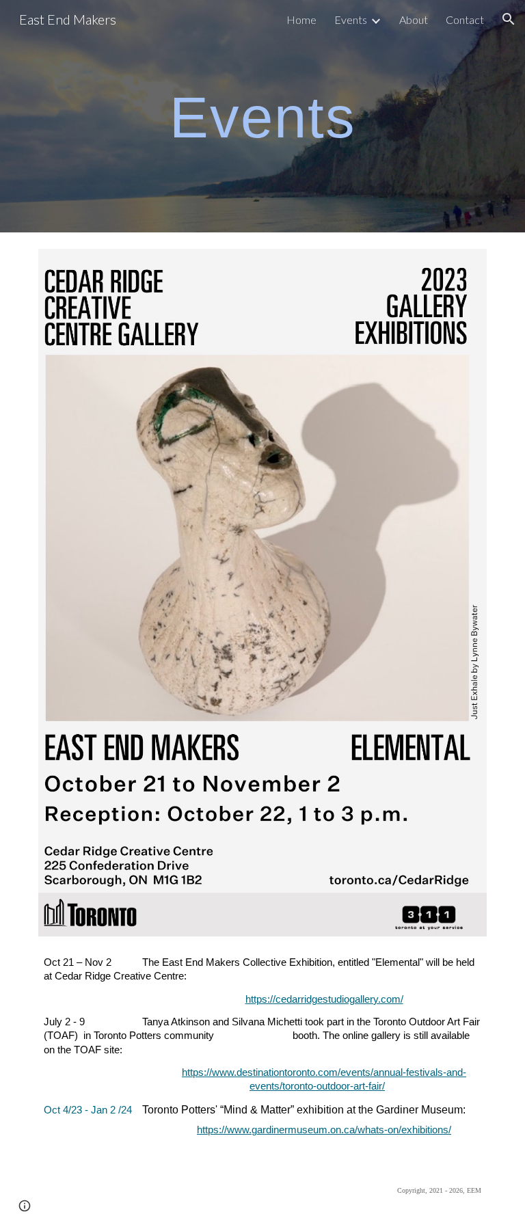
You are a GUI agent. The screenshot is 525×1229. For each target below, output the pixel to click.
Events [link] (350, 19)
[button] (508, 19)
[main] (262, 116)
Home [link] (301, 19)
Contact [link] (465, 19)
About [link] (413, 19)
